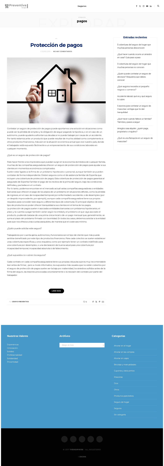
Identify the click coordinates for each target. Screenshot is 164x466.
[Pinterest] (99, 302)
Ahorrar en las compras (124, 352)
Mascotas (118, 377)
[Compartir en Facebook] (93, 302)
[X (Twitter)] (73, 439)
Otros (116, 389)
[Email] (103, 302)
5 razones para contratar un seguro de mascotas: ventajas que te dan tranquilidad (134, 109)
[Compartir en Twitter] (96, 302)
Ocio (116, 383)
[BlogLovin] (99, 439)
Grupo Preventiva (20, 301)
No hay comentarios (62, 51)
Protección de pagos (56, 45)
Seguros (82, 6)
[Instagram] (82, 439)
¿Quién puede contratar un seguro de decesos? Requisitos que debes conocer (134, 77)
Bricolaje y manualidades (125, 364)
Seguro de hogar (121, 402)
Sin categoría (120, 415)
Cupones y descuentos (124, 371)
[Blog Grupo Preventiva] (16, 6)
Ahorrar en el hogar (122, 346)
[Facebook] (64, 439)
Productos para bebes (124, 396)
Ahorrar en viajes (121, 358)
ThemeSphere (76, 449)
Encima (82, 457)
